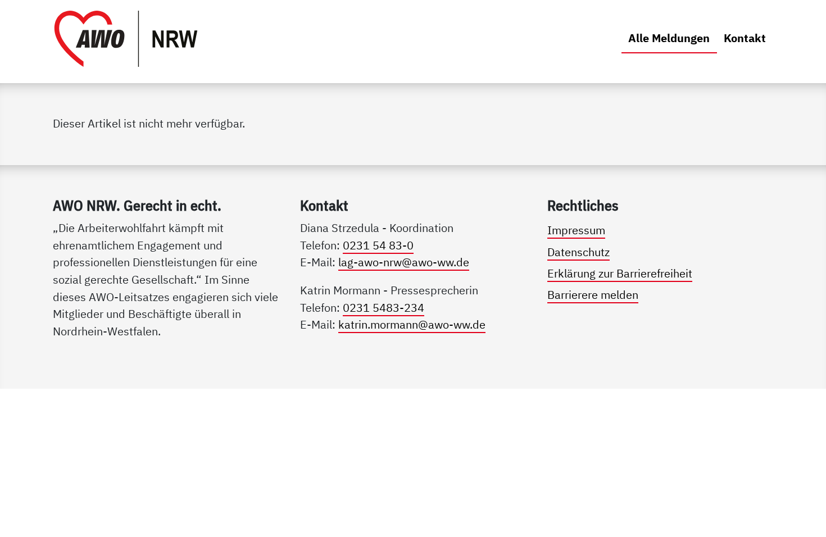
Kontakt (745, 37)
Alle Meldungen (672, 37)
